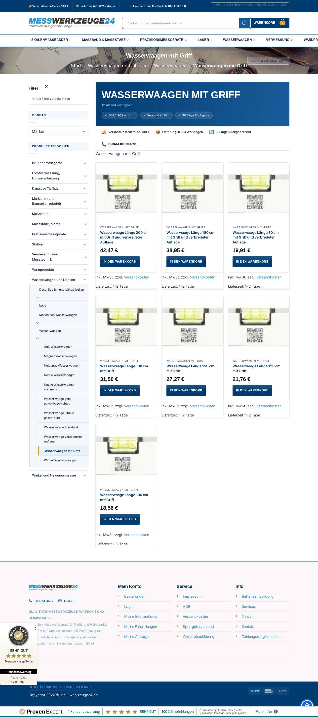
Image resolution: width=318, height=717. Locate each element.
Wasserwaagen (237, 40)
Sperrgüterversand (198, 626)
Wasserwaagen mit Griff (62, 451)
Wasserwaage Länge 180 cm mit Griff (124, 368)
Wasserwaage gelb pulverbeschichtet (57, 401)
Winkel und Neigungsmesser (54, 475)
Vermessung (277, 40)
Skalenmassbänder (49, 40)
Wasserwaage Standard (61, 427)
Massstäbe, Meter (46, 224)
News (246, 616)
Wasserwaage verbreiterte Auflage (63, 439)
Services (249, 606)
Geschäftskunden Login (51, 687)
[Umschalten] (85, 163)
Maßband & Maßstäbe (104, 40)
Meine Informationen (141, 616)
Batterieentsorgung (258, 596)
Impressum (192, 596)
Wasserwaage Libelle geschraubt (59, 415)
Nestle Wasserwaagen (59, 375)
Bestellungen (134, 596)
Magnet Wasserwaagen (60, 356)
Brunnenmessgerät (47, 163)
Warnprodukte (43, 270)
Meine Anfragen (137, 636)
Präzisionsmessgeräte (162, 40)
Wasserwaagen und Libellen (118, 65)
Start (76, 65)
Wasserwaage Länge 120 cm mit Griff (256, 368)
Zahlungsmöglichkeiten (261, 636)
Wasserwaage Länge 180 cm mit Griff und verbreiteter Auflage (190, 237)
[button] (250, 6)
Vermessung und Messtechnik (45, 256)
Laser (203, 40)
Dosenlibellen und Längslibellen (61, 289)
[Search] (244, 23)
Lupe (42, 305)
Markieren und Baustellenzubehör (46, 201)
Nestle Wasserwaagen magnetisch (59, 387)
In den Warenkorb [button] (120, 261)
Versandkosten (136, 277)
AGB (186, 606)
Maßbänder (41, 214)
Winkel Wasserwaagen (60, 460)
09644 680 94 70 (122, 144)
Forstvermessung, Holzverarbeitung (46, 175)
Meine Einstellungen (140, 626)
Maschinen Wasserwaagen (58, 315)
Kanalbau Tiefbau (45, 188)
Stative (37, 244)
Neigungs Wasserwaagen (62, 365)
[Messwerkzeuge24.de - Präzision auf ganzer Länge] (72, 23)
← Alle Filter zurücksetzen (51, 99)
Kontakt (248, 626)
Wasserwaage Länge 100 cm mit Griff (124, 497)
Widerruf (84, 687)
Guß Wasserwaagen (58, 346)
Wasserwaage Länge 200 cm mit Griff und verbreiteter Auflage (124, 237)
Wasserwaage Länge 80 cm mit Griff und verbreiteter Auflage (256, 237)
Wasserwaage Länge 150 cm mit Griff (190, 368)
